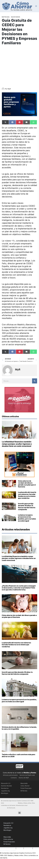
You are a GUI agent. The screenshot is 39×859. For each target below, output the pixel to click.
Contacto (14, 777)
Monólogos (4, 793)
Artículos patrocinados (10, 775)
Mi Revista (23, 791)
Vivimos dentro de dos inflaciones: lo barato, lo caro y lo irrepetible (19, 728)
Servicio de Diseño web (27, 775)
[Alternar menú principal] (36, 6)
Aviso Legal (28, 848)
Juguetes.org (5, 791)
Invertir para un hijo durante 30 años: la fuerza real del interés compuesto (26, 506)
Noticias (5, 17)
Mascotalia (24, 783)
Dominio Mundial (6, 786)
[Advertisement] (19, 67)
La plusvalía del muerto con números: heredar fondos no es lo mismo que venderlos (27, 495)
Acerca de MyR (24, 777)
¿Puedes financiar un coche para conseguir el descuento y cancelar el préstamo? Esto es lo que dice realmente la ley (19, 588)
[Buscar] (34, 380)
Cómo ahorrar (8, 839)
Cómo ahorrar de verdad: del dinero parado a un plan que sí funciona (27, 484)
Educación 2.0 (5, 783)
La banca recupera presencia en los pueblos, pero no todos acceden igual (27, 518)
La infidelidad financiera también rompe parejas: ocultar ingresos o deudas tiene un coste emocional (17, 444)
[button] (19, 812)
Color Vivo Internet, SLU (11, 803)
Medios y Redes (30, 773)
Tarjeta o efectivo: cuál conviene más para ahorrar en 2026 (18, 755)
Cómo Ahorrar (25, 786)
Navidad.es (4, 788)
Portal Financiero (25, 788)
